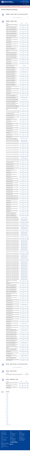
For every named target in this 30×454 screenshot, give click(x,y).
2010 (7, 415)
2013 (7, 411)
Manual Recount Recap (24, 97)
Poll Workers (8, 6)
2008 (7, 418)
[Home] (7, 1)
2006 (7, 421)
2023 (7, 396)
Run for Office (14, 6)
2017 (7, 405)
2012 (7, 412)
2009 (7, 417)
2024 (7, 395)
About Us (18, 6)
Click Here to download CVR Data (17, 17)
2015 (7, 408)
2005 (7, 423)
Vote (4, 6)
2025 (7, 393)
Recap (21, 29)
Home (1, 6)
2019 (7, 402)
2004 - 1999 (8, 424)
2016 (7, 406)
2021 (7, 399)
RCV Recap (24, 65)
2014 (7, 409)
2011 (7, 414)
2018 (7, 403)
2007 (7, 420)
